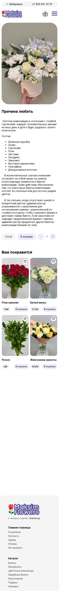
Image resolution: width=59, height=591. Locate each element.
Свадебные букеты (18, 574)
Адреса (12, 540)
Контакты (13, 536)
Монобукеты (15, 567)
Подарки (13, 582)
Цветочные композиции (21, 570)
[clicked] (25, 261)
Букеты (12, 563)
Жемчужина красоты (43, 359)
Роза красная (10, 302)
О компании (14, 532)
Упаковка (13, 586)
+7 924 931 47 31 (42, 4)
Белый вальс (38, 302)
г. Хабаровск (14, 4)
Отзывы (12, 544)
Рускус (6, 359)
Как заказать (15, 547)
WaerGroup (34, 518)
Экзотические (15, 578)
